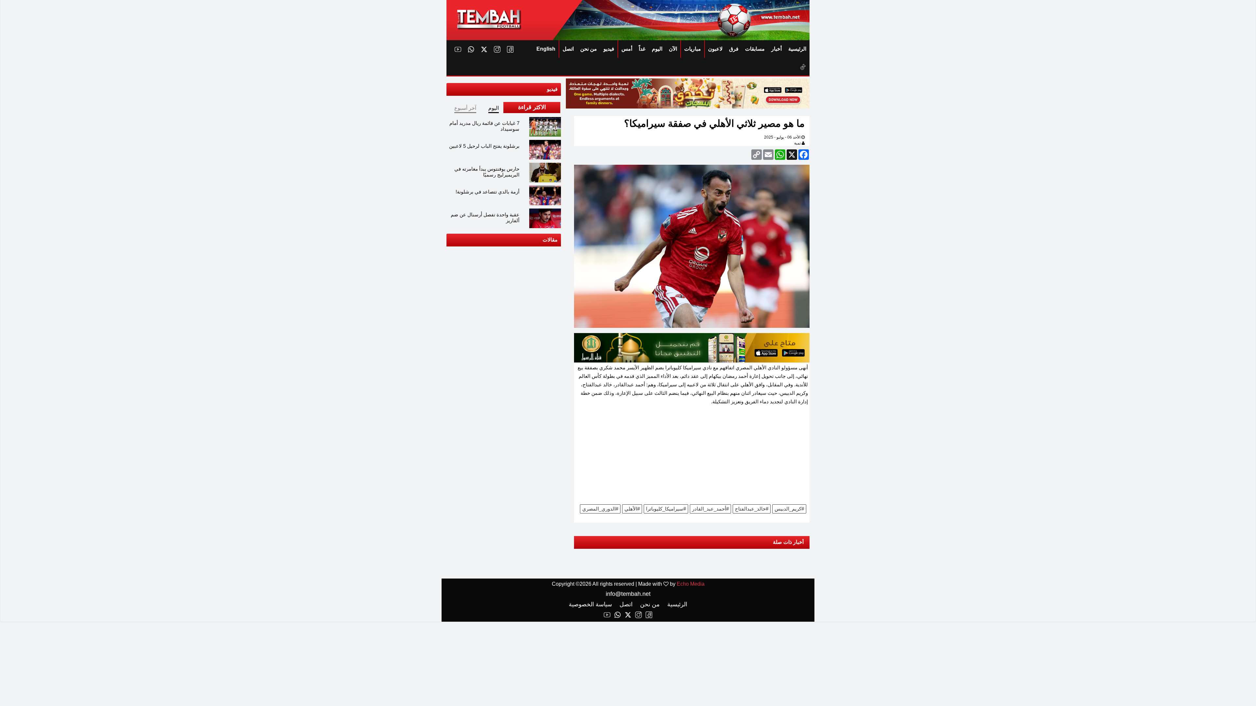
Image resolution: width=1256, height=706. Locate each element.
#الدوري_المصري (600, 509)
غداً (642, 49)
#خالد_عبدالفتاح (751, 509)
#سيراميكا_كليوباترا (666, 509)
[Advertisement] (692, 457)
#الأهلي (632, 509)
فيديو (608, 49)
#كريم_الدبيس (789, 509)
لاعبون (715, 49)
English (545, 49)
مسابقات (755, 49)
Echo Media (691, 584)
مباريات (692, 49)
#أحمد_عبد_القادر (710, 509)
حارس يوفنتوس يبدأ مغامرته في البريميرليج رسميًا (486, 171)
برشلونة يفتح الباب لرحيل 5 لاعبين (484, 146)
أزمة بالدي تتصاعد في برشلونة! (487, 191)
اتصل (568, 49)
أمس (626, 49)
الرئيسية (797, 49)
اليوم (657, 49)
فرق (734, 49)
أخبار (776, 49)
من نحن (588, 49)
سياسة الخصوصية (590, 604)
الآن (673, 49)
